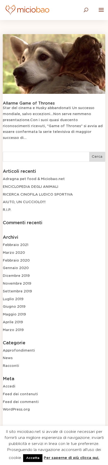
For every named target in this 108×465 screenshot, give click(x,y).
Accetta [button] (32, 458)
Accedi (9, 386)
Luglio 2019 (13, 299)
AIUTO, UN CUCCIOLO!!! (24, 202)
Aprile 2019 (13, 322)
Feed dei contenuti (20, 394)
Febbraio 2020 (16, 260)
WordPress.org (16, 409)
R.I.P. (7, 210)
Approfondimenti (19, 350)
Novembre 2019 (17, 283)
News (8, 358)
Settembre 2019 (17, 291)
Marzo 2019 (13, 330)
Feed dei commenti (21, 402)
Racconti (11, 366)
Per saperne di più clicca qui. (71, 458)
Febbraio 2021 (15, 245)
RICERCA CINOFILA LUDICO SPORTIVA (38, 194)
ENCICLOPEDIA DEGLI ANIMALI (30, 187)
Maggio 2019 (14, 314)
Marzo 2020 (14, 253)
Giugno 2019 (14, 306)
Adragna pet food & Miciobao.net (34, 179)
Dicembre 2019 (16, 276)
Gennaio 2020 (16, 268)
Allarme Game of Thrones (29, 103)
